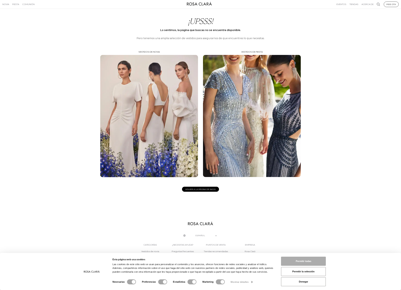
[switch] (162, 281)
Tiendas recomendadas (216, 251)
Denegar (303, 281)
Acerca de (368, 4)
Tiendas (353, 4)
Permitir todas (303, 261)
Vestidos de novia (149, 52)
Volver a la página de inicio (200, 189)
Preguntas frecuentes (183, 251)
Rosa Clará (250, 251)
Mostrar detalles (240, 282)
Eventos (341, 4)
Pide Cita (391, 4)
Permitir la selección (303, 271)
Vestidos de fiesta (252, 52)
